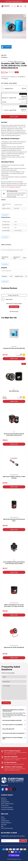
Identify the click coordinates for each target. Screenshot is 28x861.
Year (11, 276)
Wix (14, 389)
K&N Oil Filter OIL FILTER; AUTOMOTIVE (14, 647)
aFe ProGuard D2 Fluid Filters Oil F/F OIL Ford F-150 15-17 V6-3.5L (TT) (14, 434)
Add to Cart (14, 358)
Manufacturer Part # (17, 257)
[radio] (14, 88)
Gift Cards (3, 824)
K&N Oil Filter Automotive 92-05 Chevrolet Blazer (14, 520)
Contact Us (4, 800)
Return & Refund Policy (7, 803)
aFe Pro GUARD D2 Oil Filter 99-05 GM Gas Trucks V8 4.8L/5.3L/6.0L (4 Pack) (14, 562)
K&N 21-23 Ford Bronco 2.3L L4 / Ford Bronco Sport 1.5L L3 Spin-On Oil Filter (14, 605)
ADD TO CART (14, 116)
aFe (14, 432)
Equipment (4, 276)
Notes (24, 257)
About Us (3, 798)
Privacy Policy (5, 805)
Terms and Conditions (7, 807)
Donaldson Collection (14, 187)
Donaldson (14, 346)
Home (2, 817)
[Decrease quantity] (21, 102)
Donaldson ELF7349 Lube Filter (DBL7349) (14, 348)
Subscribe (23, 840)
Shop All (3, 819)
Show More (5, 215)
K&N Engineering (14, 474)
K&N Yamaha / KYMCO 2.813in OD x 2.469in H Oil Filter (14, 477)
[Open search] (2, 299)
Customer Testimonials (7, 809)
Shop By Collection (6, 822)
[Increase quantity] (25, 102)
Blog (2, 826)
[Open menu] (25, 6)
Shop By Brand (5, 821)
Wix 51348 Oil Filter (14, 391)
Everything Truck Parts (16, 859)
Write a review (14, 306)
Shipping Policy (5, 802)
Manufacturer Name (5, 257)
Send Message (6, 702)
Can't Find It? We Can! (7, 828)
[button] (18, 6)
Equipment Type (19, 276)
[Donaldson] (6, 46)
